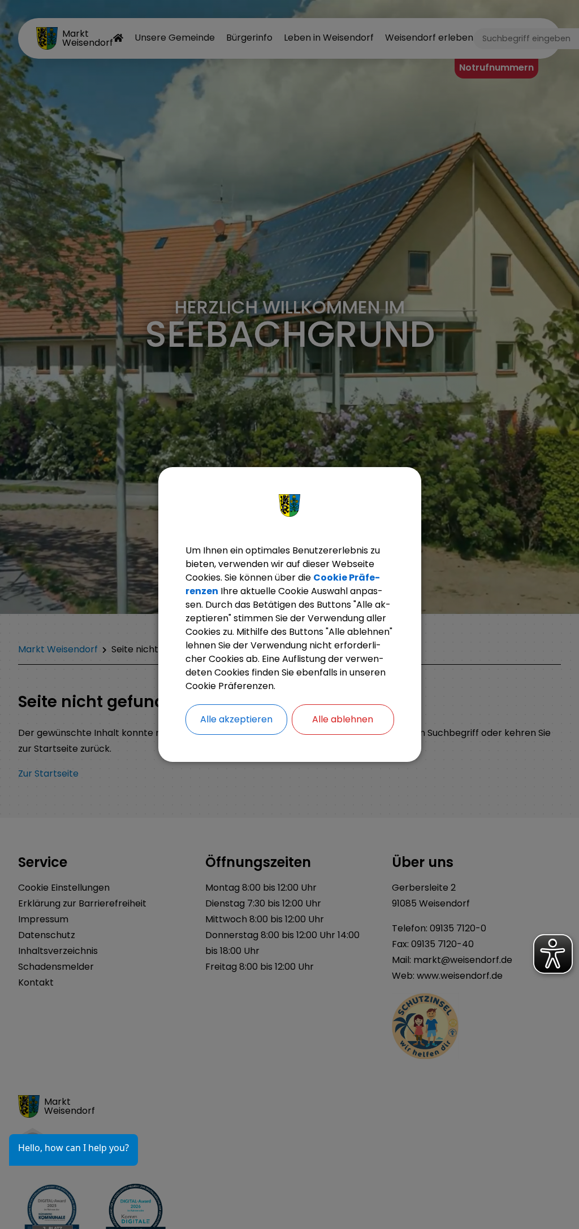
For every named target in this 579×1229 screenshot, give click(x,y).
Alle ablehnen (342, 719)
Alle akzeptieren (236, 719)
